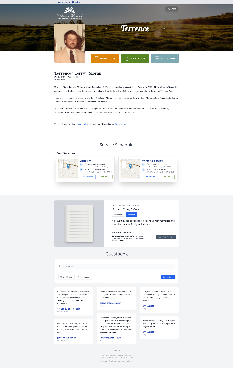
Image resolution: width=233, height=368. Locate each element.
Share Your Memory (166, 237)
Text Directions (88, 177)
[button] (68, 166)
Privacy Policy (109, 357)
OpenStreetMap (119, 361)
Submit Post (168, 277)
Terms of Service (123, 357)
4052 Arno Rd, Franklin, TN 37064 (98, 172)
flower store (120, 123)
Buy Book (131, 214)
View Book (118, 214)
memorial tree (84, 123)
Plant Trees (104, 177)
